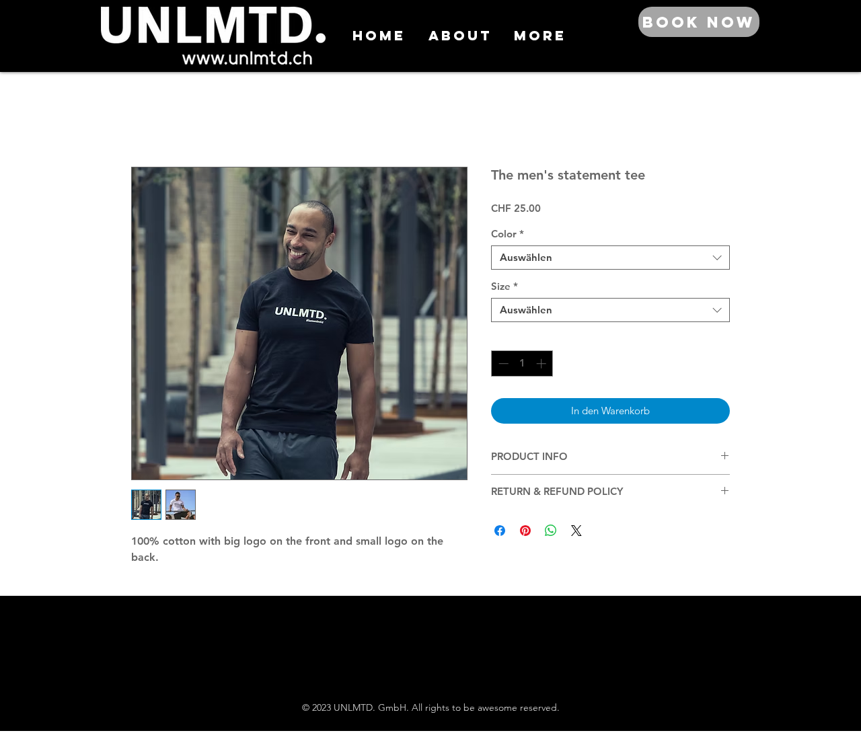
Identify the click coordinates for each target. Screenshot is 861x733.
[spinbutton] (522, 363)
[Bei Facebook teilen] (500, 531)
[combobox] (610, 257)
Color (507, 234)
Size (504, 286)
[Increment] (542, 363)
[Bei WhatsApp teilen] (551, 531)
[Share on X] (576, 531)
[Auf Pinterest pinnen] (525, 531)
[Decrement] (502, 363)
